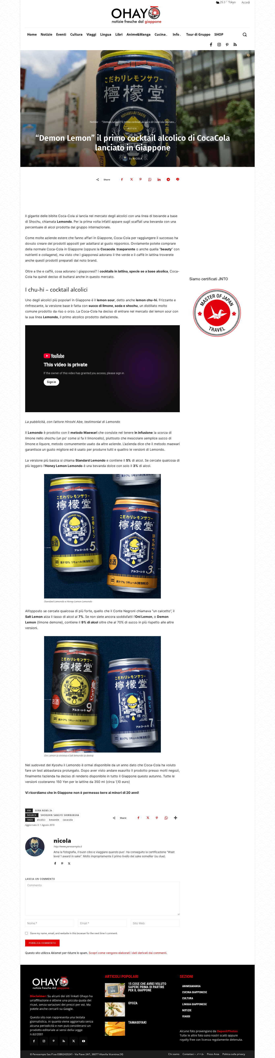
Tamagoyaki (137, 1022)
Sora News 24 (43, 810)
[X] (131, 179)
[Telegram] (168, 179)
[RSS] (235, 45)
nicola (137, 158)
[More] (175, 818)
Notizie (94, 121)
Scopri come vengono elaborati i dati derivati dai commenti (127, 952)
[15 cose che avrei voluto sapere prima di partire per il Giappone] (115, 990)
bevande (54, 820)
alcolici (41, 820)
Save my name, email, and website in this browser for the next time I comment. (74, 933)
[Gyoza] (115, 1009)
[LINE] (178, 179)
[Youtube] (83, 1041)
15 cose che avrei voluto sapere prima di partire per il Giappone (147, 987)
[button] (244, 34)
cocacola (68, 820)
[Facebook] (211, 45)
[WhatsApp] (150, 179)
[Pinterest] (227, 45)
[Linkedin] (159, 179)
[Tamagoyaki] (115, 1029)
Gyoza (133, 1003)
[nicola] (126, 158)
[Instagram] (219, 45)
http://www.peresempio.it (68, 846)
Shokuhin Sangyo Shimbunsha (60, 815)
